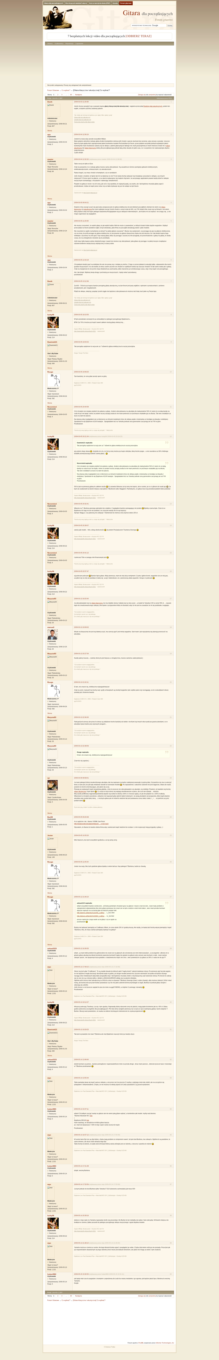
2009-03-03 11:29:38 (81, 102)
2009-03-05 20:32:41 (81, 504)
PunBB (141, 1343)
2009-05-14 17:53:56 (81, 1184)
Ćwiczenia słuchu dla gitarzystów (84, 122)
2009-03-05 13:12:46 (81, 281)
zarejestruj (152, 95)
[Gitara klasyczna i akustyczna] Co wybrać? (91, 90)
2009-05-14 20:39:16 (81, 1215)
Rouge (50, 372)
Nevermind (52, 407)
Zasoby (115, 3)
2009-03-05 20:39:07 (81, 525)
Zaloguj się (142, 95)
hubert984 (51, 1109)
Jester (50, 835)
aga (49, 134)
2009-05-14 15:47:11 (81, 1109)
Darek (49, 102)
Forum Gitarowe (53, 90)
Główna (50, 43)
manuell (50, 627)
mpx (49, 967)
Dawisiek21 (52, 342)
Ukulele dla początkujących (82, 119)
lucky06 (50, 315)
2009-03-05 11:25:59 (81, 221)
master (50, 159)
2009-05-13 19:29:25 (81, 1029)
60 (71, 95)
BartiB (50, 817)
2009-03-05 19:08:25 (81, 372)
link (91, 1116)
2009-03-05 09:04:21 (81, 202)
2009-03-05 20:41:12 (81, 553)
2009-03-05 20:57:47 (81, 571)
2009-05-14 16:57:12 (81, 1135)
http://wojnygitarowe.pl (90, 192)
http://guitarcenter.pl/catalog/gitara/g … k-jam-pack (91, 824)
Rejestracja (69, 43)
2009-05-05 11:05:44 (81, 862)
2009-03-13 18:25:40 (81, 599)
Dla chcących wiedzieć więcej (76, 3)
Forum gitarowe (126, 3)
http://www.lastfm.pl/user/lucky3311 (85, 331)
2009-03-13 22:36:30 (81, 717)
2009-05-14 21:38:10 (81, 1243)
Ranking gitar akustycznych (152, 106)
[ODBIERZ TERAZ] (138, 36)
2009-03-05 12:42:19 (81, 260)
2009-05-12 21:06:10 (81, 897)
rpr (48, 778)
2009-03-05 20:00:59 (81, 407)
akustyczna (88, 209)
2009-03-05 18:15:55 (81, 315)
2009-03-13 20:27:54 (81, 653)
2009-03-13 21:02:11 (81, 682)
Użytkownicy (59, 43)
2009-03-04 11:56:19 (81, 134)
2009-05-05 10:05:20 (81, 835)
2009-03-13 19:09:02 (81, 627)
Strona (49, 131)
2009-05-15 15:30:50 (81, 1274)
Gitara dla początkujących (53, 3)
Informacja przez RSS (164, 98)
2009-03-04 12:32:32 (81, 159)
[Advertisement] (109, 64)
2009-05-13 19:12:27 (81, 1002)
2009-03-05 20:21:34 (81, 436)
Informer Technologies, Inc (165, 1343)
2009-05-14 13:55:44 (81, 1078)
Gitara (148, 12)
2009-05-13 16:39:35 (81, 948)
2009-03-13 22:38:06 (81, 746)
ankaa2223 (52, 948)
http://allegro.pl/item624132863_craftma (90, 916)
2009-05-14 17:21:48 (81, 1166)
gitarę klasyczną (90, 148)
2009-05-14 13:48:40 (81, 1059)
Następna (78, 95)
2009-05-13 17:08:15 (81, 967)
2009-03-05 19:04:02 (81, 342)
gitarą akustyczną (80, 791)
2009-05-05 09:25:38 (81, 817)
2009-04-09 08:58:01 (81, 778)
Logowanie (79, 43)
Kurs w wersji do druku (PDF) (99, 3)
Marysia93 (51, 599)
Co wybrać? (66, 90)
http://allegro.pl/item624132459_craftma (90, 913)
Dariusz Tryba (110, 1347)
